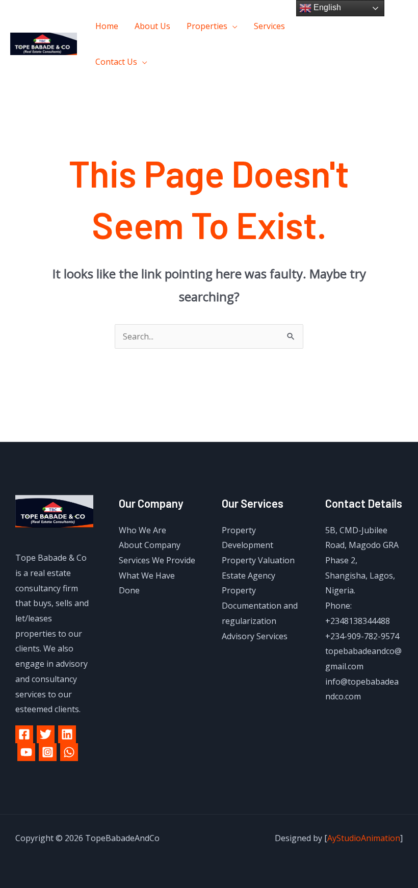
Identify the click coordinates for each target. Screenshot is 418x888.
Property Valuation (258, 560)
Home (106, 26)
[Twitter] (384, 37)
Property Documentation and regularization (260, 605)
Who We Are (142, 530)
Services (269, 26)
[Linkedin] (67, 734)
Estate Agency (248, 575)
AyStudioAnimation (363, 838)
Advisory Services (255, 636)
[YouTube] (26, 752)
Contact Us (116, 61)
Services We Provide (157, 560)
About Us (152, 26)
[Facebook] (361, 37)
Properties (207, 26)
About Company (149, 545)
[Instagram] (369, 52)
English (326, 7)
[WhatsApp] (69, 752)
